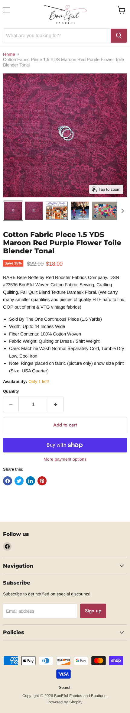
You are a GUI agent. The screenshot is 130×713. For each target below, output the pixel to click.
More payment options (65, 459)
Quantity (11, 391)
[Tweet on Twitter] (19, 480)
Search (65, 687)
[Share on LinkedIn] (30, 480)
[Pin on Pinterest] (42, 480)
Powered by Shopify (65, 702)
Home (9, 54)
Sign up (93, 610)
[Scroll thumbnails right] (121, 211)
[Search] (119, 36)
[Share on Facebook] (7, 480)
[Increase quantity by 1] (55, 404)
